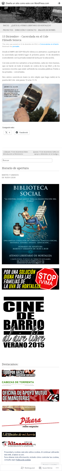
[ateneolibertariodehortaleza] (25, 14)
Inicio (6, 25)
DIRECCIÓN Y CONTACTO (25, 30)
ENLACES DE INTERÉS (46, 30)
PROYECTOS (8, 30)
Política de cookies (23, 460)
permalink (16, 46)
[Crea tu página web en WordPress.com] (31, 3)
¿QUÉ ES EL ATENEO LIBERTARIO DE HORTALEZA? (31, 25)
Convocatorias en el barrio (49, 44)
